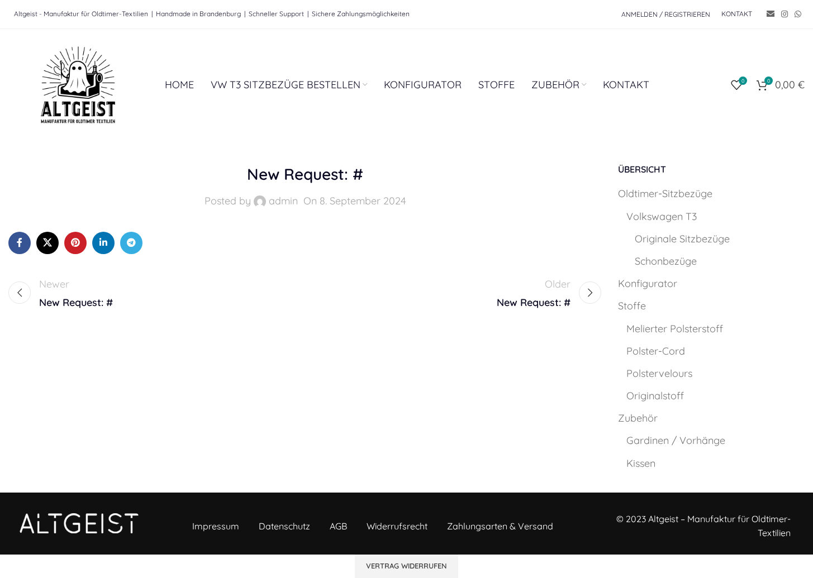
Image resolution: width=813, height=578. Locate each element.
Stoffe (632, 305)
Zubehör (638, 418)
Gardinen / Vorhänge (675, 440)
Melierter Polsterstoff (674, 328)
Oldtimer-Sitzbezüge (665, 193)
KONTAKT (736, 13)
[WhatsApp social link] (798, 14)
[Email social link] (770, 14)
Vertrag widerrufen (406, 565)
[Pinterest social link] (75, 243)
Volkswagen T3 (661, 216)
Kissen (640, 463)
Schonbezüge (666, 261)
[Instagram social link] (784, 14)
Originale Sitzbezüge (682, 238)
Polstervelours (659, 373)
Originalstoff (655, 395)
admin (283, 200)
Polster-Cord (655, 351)
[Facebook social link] (19, 243)
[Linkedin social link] (103, 243)
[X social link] (47, 243)
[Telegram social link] (131, 243)
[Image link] (79, 522)
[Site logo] (78, 84)
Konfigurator (647, 283)
